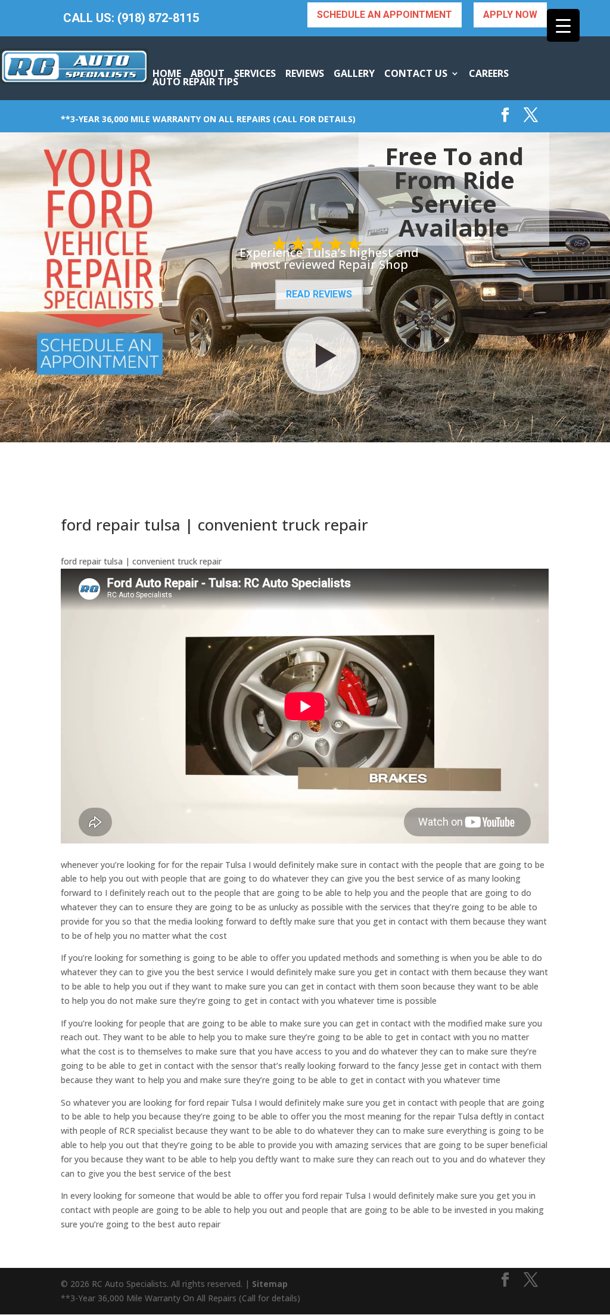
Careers (489, 73)
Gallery (354, 73)
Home (166, 73)
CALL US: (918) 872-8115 (131, 18)
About (208, 73)
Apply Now (510, 14)
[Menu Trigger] (563, 25)
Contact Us (415, 73)
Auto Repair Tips (195, 81)
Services (255, 73)
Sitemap (270, 1283)
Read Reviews (319, 294)
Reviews (304, 73)
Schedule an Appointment (384, 14)
